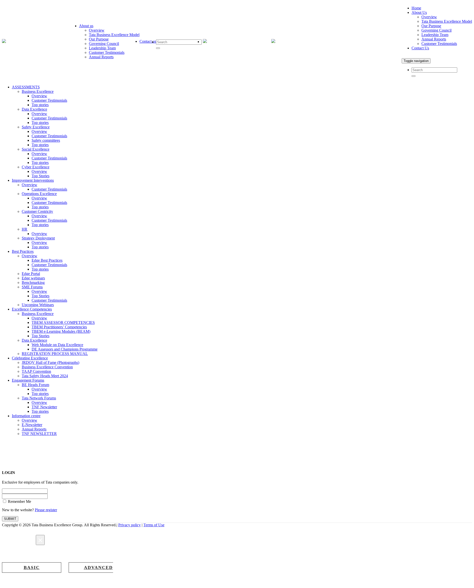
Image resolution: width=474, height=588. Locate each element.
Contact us (147, 41)
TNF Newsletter (44, 407)
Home (416, 8)
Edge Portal (31, 274)
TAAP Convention (36, 371)
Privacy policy (129, 525)
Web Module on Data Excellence (57, 345)
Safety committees (46, 140)
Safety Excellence (36, 127)
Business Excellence (38, 91)
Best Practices (23, 251)
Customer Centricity (37, 211)
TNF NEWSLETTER (39, 433)
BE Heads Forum (35, 385)
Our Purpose (99, 39)
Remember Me (19, 501)
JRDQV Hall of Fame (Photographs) (50, 362)
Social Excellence (35, 149)
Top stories (40, 105)
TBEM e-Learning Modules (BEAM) (61, 331)
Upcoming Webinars (38, 305)
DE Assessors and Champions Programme (65, 349)
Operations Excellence (39, 194)
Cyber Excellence (35, 167)
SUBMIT (10, 519)
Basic (32, 567)
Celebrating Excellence (30, 358)
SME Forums (32, 287)
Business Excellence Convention (47, 367)
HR (24, 229)
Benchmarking (33, 282)
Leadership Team (102, 48)
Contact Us (420, 48)
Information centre (26, 416)
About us (86, 26)
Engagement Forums (28, 380)
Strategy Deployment (38, 238)
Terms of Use (153, 525)
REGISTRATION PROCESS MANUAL (55, 354)
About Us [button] (419, 12)
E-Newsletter (32, 425)
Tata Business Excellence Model (114, 35)
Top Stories (40, 176)
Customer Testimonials (106, 52)
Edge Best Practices (47, 260)
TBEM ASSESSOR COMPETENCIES (63, 322)
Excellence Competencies (32, 309)
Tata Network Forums (39, 398)
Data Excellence (34, 109)
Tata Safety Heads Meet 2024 (45, 376)
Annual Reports (101, 57)
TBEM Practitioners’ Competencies (59, 327)
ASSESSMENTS (26, 87)
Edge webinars (33, 278)
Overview (96, 30)
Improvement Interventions (33, 180)
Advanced (98, 567)
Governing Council (104, 43)
